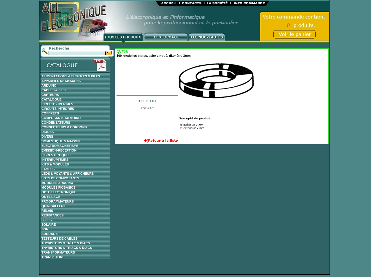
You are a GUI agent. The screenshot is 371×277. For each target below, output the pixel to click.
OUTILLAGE (50, 196)
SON (44, 229)
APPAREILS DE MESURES (61, 81)
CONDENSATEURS (55, 122)
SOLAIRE (48, 224)
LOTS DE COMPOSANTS (60, 178)
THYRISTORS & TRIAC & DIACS (65, 243)
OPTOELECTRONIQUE (58, 192)
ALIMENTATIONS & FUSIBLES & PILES (70, 76)
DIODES (47, 132)
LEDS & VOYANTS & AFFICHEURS (67, 173)
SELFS (46, 220)
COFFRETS (50, 113)
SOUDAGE (49, 234)
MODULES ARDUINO (57, 183)
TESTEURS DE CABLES (59, 238)
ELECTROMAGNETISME (59, 145)
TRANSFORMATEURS (58, 252)
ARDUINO (49, 85)
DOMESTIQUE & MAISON (60, 141)
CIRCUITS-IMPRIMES (57, 104)
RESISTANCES (52, 215)
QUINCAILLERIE (53, 206)
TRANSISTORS (52, 257)
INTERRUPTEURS (54, 159)
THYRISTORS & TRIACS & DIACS (66, 247)
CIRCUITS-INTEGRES (57, 108)
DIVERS (47, 136)
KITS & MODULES (55, 164)
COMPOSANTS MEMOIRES (61, 118)
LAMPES (47, 169)
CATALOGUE (51, 99)
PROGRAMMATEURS (57, 201)
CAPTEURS (50, 94)
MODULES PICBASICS (58, 187)
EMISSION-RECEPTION (59, 150)
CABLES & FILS (53, 90)
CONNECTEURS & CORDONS (64, 127)
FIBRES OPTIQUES (55, 155)
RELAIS (47, 210)
